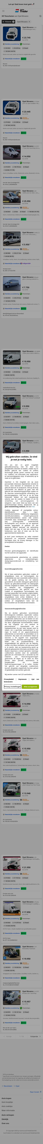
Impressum (22, 679)
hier (33, 507)
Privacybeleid (9, 679)
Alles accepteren (30, 687)
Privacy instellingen (12, 687)
